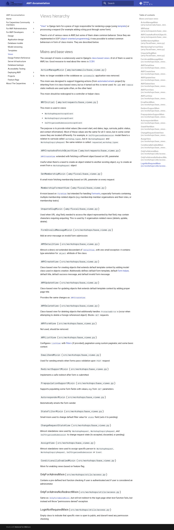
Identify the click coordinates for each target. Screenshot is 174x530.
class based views (101, 58)
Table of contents (147, 15)
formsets (96, 193)
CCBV (91, 61)
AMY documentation (15, 15)
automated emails (106, 81)
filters (69, 343)
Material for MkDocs (23, 527)
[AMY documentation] (14, 3)
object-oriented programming (75, 38)
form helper (123, 270)
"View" (43, 26)
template (122, 26)
